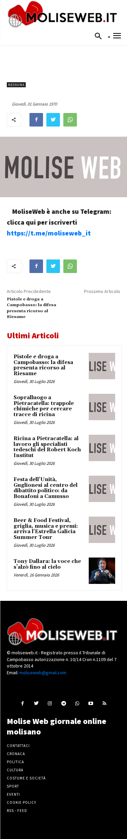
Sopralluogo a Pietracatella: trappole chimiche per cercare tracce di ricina (44, 406)
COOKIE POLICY (21, 802)
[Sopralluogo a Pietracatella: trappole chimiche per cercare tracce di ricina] (102, 407)
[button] (100, 36)
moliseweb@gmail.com (42, 673)
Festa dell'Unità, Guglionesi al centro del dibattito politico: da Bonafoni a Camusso (46, 488)
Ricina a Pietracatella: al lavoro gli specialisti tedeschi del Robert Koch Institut (47, 447)
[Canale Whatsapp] (77, 703)
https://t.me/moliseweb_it (49, 233)
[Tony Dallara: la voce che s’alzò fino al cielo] (102, 571)
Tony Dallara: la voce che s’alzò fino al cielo (47, 564)
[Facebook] (36, 120)
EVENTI (13, 794)
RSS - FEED (17, 810)
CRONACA (16, 753)
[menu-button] (117, 36)
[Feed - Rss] (104, 703)
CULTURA (15, 770)
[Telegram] (63, 703)
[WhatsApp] (70, 120)
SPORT (13, 786)
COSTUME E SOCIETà (26, 778)
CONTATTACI (18, 745)
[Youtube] (90, 703)
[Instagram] (50, 703)
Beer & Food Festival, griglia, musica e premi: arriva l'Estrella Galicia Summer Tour (46, 529)
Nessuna (16, 85)
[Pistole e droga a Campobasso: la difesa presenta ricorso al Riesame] (102, 366)
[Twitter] (53, 120)
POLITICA (15, 761)
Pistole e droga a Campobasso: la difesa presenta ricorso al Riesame (43, 365)
